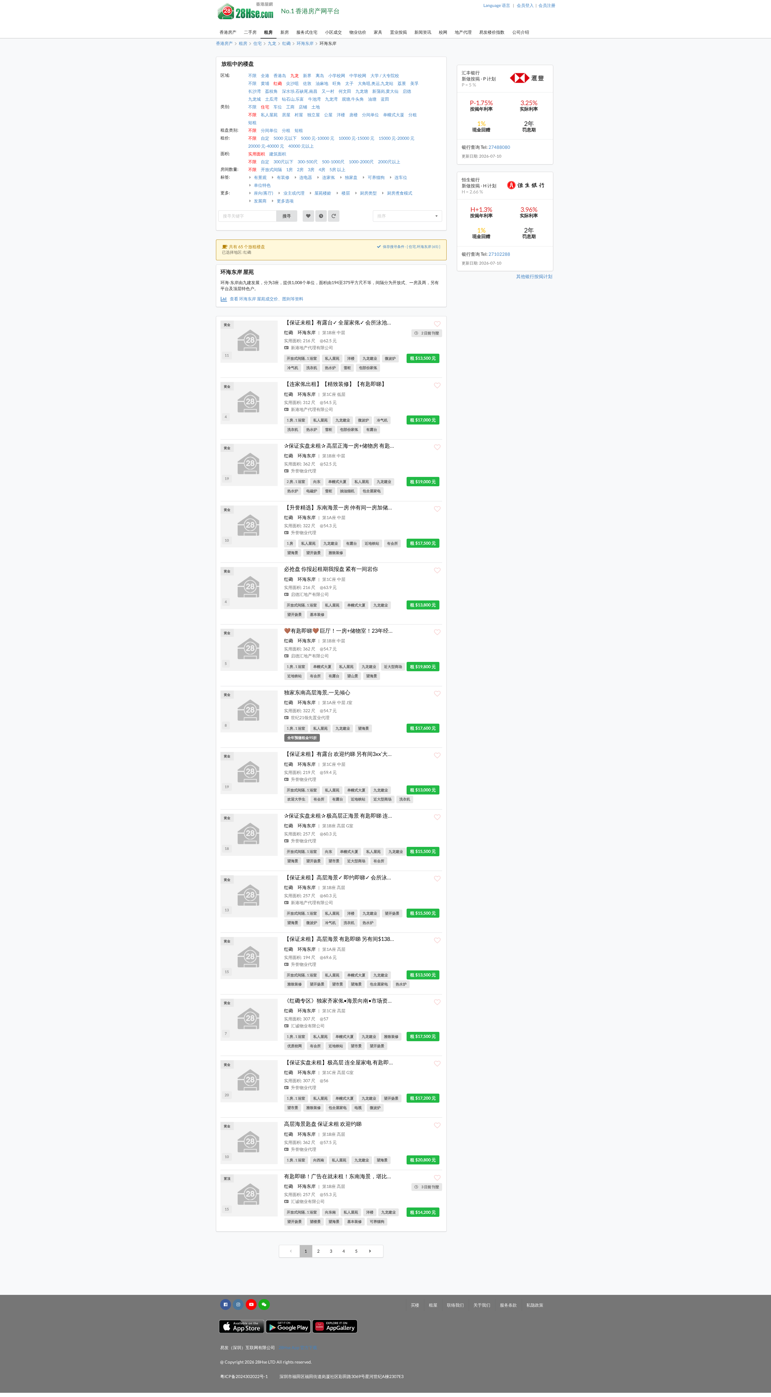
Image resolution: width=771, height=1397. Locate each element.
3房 (311, 169)
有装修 (282, 177)
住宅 (265, 106)
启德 (407, 91)
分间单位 (370, 114)
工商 (290, 106)
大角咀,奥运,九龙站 (375, 83)
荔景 (402, 83)
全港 (265, 75)
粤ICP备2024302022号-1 (244, 1376)
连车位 (400, 177)
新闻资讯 (422, 32)
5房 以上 (337, 169)
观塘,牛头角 (353, 99)
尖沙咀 (292, 83)
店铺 (303, 106)
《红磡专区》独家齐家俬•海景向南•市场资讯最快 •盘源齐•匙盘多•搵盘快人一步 (381, 1000)
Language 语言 (496, 5)
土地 (315, 106)
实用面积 (256, 153)
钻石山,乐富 (293, 99)
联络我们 (455, 1305)
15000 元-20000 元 (396, 138)
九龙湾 (331, 99)
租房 (268, 32)
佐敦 (307, 83)
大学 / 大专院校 (384, 75)
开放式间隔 (271, 169)
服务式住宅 (306, 32)
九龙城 (254, 99)
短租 (252, 122)
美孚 (414, 83)
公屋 (328, 114)
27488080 (499, 147)
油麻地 (322, 83)
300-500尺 (308, 161)
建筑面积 (277, 153)
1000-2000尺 (361, 161)
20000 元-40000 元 (266, 146)
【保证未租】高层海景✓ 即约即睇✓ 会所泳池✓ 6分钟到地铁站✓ (361, 877)
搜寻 (286, 215)
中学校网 (357, 75)
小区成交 (333, 32)
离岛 (320, 75)
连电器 (305, 177)
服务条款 (508, 1305)
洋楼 (341, 114)
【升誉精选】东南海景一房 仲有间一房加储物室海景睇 (349, 507)
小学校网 (336, 75)
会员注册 (546, 5)
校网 (443, 32)
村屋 (299, 114)
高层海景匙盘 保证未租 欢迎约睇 (323, 1123)
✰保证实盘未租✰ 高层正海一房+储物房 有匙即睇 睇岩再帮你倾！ (362, 445)
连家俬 (328, 177)
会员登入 (525, 5)
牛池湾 (314, 99)
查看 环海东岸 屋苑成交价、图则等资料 (266, 298)
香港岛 (279, 75)
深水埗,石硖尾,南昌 (299, 91)
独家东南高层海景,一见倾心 (317, 692)
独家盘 (350, 177)
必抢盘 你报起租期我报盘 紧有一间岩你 (331, 568)
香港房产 (228, 32)
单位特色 (262, 185)
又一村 (328, 91)
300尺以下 (283, 161)
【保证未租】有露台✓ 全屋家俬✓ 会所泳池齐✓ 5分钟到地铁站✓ (361, 322)
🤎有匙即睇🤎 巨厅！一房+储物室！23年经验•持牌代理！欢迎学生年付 (370, 630)
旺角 (336, 83)
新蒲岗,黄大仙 (385, 91)
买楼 (415, 1305)
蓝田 (385, 99)
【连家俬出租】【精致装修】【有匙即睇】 (335, 384)
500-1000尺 (333, 161)
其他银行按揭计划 (534, 276)
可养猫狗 (376, 177)
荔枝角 (271, 91)
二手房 (250, 32)
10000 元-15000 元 (356, 138)
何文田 (345, 91)
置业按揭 (398, 32)
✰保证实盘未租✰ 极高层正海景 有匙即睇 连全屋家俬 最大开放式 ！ (364, 815)
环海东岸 (307, 332)
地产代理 (463, 32)
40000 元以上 (301, 146)
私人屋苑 (269, 114)
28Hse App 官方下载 (298, 1347)
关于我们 (481, 1305)
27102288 (499, 254)
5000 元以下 (285, 138)
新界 (307, 75)
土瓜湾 (271, 99)
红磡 (277, 83)
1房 (289, 169)
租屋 (433, 1305)
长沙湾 (254, 91)
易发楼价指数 (491, 32)
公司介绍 (520, 32)
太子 (349, 83)
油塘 (372, 99)
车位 (277, 106)
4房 (322, 169)
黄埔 (265, 83)
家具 (378, 32)
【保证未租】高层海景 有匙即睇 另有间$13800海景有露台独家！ (361, 938)
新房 (284, 32)
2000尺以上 (389, 161)
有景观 (260, 177)
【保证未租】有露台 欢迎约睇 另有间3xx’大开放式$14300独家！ (361, 753)
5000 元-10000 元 (317, 138)
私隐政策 (534, 1305)
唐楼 (353, 114)
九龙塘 (361, 91)
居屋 (286, 114)
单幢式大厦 (393, 114)
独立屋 (313, 114)
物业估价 (357, 32)
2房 (300, 169)
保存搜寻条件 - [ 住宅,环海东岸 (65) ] (411, 246)
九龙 (294, 75)
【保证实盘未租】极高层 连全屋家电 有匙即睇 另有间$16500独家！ (365, 1062)
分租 (412, 114)
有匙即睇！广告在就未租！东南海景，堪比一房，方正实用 (354, 1176)
